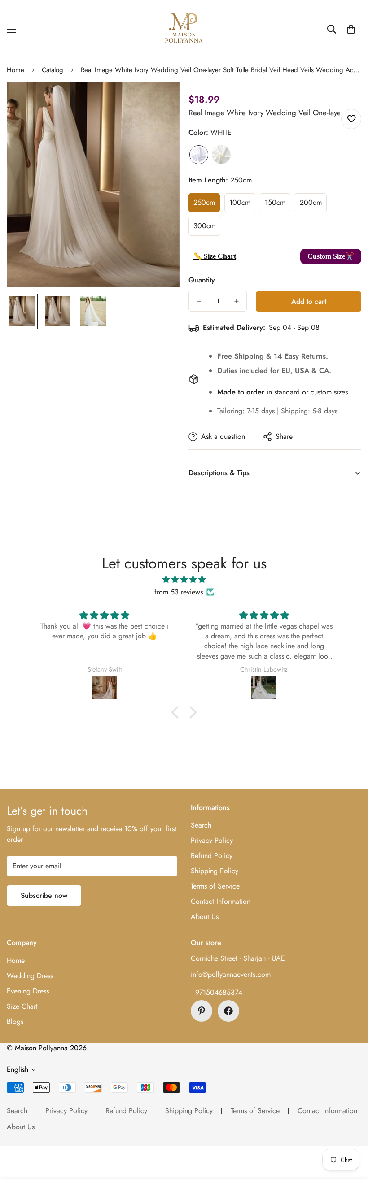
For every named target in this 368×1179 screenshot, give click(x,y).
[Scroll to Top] (350, 1130)
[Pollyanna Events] (184, 29)
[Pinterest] (201, 1011)
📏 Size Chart (214, 256)
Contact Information (220, 901)
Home (15, 70)
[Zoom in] (160, 101)
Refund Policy (211, 855)
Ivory (221, 155)
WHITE (199, 155)
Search (201, 825)
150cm (275, 202)
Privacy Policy (212, 840)
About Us (205, 916)
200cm (311, 202)
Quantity (201, 280)
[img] (184, 579)
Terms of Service (215, 886)
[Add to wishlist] (351, 119)
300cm (204, 226)
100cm (239, 202)
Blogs (15, 1021)
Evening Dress (28, 991)
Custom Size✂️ (330, 256)
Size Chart (22, 1006)
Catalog (52, 70)
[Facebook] (228, 1011)
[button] (351, 29)
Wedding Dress (30, 976)
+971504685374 (216, 992)
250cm (204, 202)
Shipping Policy (214, 871)
